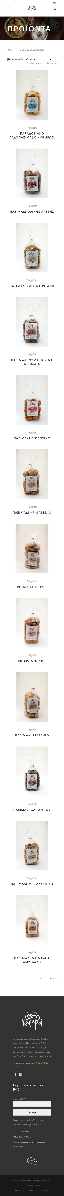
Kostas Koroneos (43, 1190)
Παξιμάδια (32, 127)
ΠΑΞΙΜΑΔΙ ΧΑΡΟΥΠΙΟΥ (32, 810)
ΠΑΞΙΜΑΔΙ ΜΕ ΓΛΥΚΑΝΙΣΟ (32, 884)
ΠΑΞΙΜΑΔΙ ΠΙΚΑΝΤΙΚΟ (32, 438)
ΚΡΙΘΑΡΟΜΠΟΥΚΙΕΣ (32, 661)
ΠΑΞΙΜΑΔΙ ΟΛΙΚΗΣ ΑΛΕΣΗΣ (32, 212)
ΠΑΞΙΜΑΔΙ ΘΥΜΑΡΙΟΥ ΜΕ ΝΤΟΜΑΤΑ (32, 362)
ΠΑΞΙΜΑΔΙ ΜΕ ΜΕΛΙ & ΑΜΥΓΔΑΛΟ (32, 960)
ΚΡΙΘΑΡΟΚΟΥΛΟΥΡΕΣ (32, 587)
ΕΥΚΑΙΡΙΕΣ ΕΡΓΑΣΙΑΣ (22, 1136)
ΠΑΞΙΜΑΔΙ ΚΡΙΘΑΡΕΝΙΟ (32, 512)
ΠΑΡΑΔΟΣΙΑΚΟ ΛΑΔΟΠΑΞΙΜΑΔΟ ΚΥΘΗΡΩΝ (32, 135)
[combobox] (42, 63)
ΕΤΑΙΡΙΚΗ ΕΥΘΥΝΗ (21, 1131)
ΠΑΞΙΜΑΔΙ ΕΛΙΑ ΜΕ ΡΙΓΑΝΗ (32, 286)
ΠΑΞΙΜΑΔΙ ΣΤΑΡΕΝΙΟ (32, 735)
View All (53, 978)
